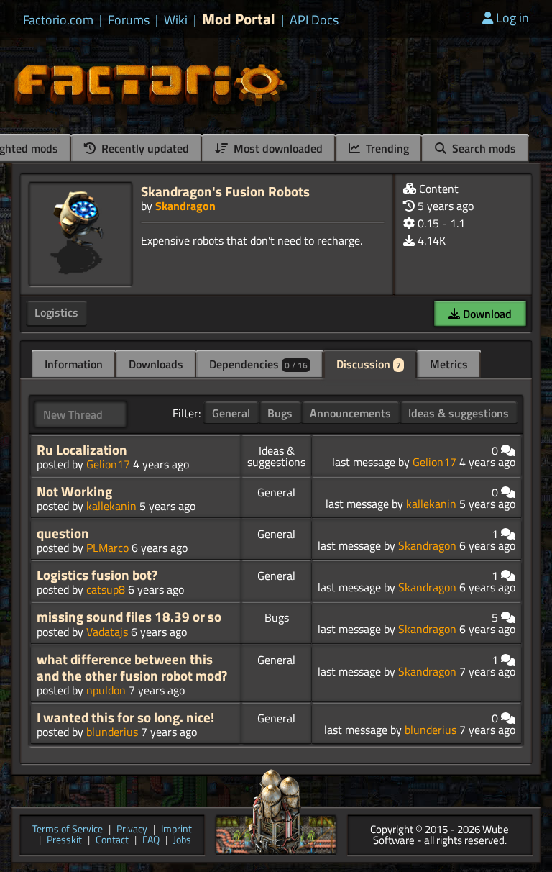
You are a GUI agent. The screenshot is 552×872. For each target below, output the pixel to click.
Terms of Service (67, 830)
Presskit (64, 840)
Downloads (156, 364)
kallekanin (111, 505)
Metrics (449, 364)
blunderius (112, 731)
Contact (112, 840)
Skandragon (185, 205)
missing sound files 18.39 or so (129, 617)
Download (486, 313)
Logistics (56, 312)
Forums (129, 20)
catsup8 (105, 589)
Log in (512, 17)
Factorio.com (58, 20)
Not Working (74, 491)
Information (74, 364)
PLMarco (107, 547)
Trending (386, 148)
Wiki (176, 20)
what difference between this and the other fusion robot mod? (132, 667)
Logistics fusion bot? (97, 575)
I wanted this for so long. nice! (125, 717)
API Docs (314, 20)
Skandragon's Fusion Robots (225, 191)
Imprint (176, 830)
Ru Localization (82, 450)
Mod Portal (238, 19)
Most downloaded (277, 148)
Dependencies (258, 364)
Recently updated (143, 148)
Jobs (182, 840)
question (63, 533)
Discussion (368, 364)
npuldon (106, 690)
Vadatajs (107, 631)
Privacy (131, 830)
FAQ (151, 840)
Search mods (482, 148)
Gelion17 (108, 464)
